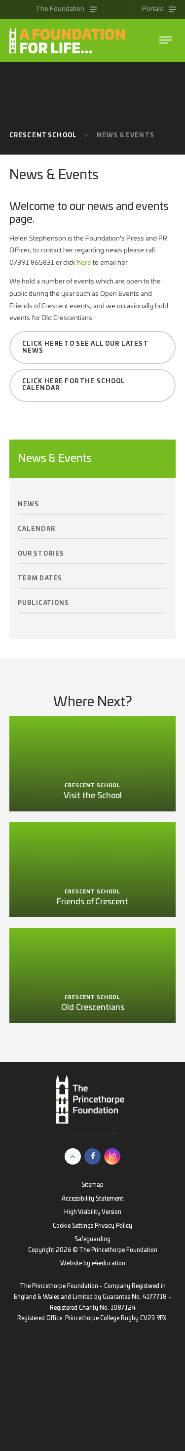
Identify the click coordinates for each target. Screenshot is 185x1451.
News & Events (125, 135)
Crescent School (43, 135)
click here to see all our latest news (85, 347)
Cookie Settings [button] (73, 1226)
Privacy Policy (113, 1226)
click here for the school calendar (73, 385)
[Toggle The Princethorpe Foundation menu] (165, 40)
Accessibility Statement (92, 1199)
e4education (108, 1263)
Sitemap (92, 1185)
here (84, 262)
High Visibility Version (92, 1212)
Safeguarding (92, 1239)
